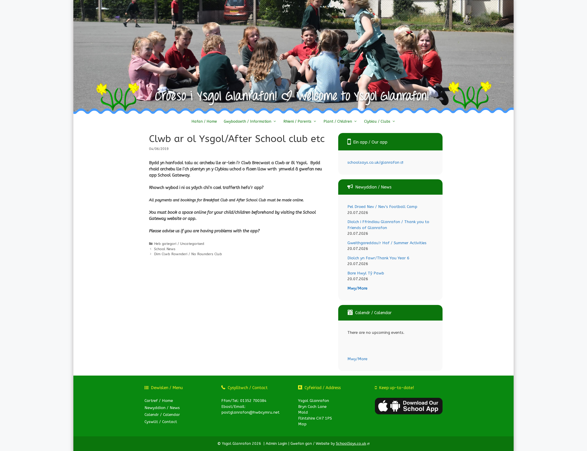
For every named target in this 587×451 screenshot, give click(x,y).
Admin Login (276, 443)
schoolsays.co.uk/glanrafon (373, 162)
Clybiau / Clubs (377, 121)
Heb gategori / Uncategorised (179, 244)
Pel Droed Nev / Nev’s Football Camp (382, 206)
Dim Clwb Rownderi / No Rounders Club (188, 254)
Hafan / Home (204, 121)
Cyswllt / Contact (160, 421)
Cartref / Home (158, 400)
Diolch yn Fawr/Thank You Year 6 (378, 258)
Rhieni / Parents (297, 121)
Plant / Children (338, 121)
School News (164, 249)
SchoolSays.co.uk (351, 443)
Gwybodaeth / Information (247, 121)
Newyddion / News (162, 407)
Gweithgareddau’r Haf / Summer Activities (386, 243)
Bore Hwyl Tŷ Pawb (365, 273)
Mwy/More (357, 288)
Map (302, 424)
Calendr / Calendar (162, 414)
